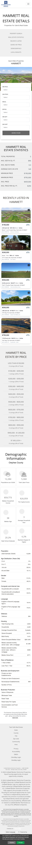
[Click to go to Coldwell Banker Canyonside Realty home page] (6, 3)
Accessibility (16, 751)
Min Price (5, 86)
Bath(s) (4, 109)
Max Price (5, 94)
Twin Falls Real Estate (16, 727)
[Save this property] (28, 210)
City (16, 736)
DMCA (16, 754)
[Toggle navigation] (28, 4)
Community (16, 742)
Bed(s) (4, 101)
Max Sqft (5, 124)
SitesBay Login (16, 760)
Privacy (16, 749)
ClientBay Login (16, 757)
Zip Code (16, 739)
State (16, 730)
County (16, 733)
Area (16, 744)
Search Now (16, 133)
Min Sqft (4, 116)
